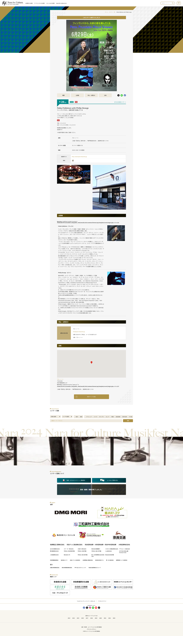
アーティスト (39, 3)
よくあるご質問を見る (112, 480)
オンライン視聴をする (77, 145)
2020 (100, 618)
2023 (114, 618)
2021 (105, 618)
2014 (73, 618)
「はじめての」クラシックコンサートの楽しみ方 (86, 601)
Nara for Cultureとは (61, 3)
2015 (78, 618)
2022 (109, 618)
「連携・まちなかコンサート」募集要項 (75, 480)
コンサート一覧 (112, 12)
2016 (82, 618)
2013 (69, 618)
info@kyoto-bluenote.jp (79, 331)
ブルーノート (75, 138)
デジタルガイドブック (102, 601)
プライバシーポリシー (91, 629)
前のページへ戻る (91, 396)
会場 (105, 95)
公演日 (29, 3)
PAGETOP (179, 632)
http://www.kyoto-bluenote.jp (79, 156)
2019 (96, 618)
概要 (63, 95)
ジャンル (50, 3)
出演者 (77, 95)
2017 (87, 618)
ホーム (106, 12)
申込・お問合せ (91, 95)
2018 (91, 618)
